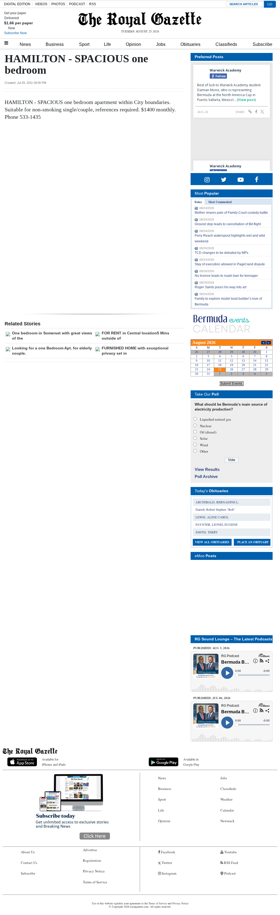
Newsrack (227, 820)
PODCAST (77, 4)
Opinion (133, 44)
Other (204, 451)
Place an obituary (253, 542)
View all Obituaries (212, 542)
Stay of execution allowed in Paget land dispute (230, 264)
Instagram (168, 873)
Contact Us (29, 862)
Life (107, 44)
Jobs (160, 44)
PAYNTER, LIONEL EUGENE (217, 524)
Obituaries (190, 44)
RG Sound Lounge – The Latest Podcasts (233, 639)
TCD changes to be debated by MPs (221, 253)
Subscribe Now (15, 33)
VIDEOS (41, 4)
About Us (28, 851)
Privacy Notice (94, 871)
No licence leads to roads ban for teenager (226, 276)
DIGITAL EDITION (17, 4)
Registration (92, 860)
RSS (92, 4)
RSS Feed (230, 862)
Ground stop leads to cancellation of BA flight (228, 224)
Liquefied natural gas (215, 419)
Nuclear (205, 425)
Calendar (227, 810)
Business (55, 44)
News (25, 44)
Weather (226, 799)
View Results (207, 469)
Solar (204, 438)
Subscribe (262, 44)
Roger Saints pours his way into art (220, 287)
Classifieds (226, 44)
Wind (204, 444)
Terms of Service (95, 882)
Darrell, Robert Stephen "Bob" (215, 509)
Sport (84, 44)
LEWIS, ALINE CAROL (212, 517)
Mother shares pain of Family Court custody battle (231, 213)
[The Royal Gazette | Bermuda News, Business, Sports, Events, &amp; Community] (140, 20)
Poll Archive (206, 476)
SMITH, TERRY (207, 532)
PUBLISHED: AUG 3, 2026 (211, 648)
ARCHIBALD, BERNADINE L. (217, 502)
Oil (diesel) (208, 432)
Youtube (230, 851)
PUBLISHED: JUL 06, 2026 (212, 698)
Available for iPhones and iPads (54, 762)
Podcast (229, 873)
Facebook (167, 851)
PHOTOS (58, 4)
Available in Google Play (191, 762)
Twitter (166, 862)
